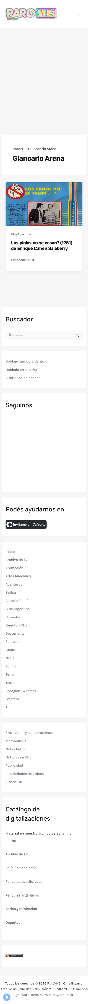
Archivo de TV (17, 559)
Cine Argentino (21, 234)
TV (8, 707)
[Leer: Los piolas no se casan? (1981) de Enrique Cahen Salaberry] (44, 203)
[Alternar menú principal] (79, 14)
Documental (16, 633)
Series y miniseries (21, 909)
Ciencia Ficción (18, 600)
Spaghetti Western (21, 691)
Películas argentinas (22, 895)
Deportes (13, 922)
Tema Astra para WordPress (52, 995)
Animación (14, 568)
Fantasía (13, 641)
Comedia (13, 617)
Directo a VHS (17, 625)
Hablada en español (22, 369)
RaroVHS (19, 149)
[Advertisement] (44, 74)
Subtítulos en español (23, 378)
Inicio (10, 551)
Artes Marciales (18, 576)
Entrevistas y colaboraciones (29, 732)
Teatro (11, 682)
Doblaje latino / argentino (26, 361)
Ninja (10, 658)
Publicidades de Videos (25, 774)
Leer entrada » (22, 260)
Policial (12, 666)
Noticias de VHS (19, 757)
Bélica (11, 592)
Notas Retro (15, 749)
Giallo (10, 650)
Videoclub (14, 782)
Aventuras (14, 584)
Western (12, 699)
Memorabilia (16, 741)
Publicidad (14, 765)
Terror (10, 674)
